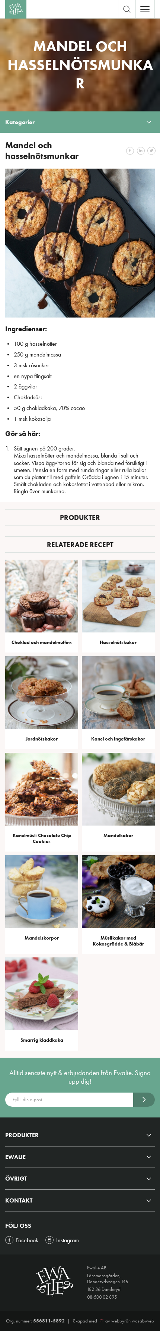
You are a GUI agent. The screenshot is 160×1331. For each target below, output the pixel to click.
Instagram (67, 1240)
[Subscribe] (144, 1100)
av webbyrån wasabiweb (129, 1321)
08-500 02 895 (102, 1297)
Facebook (27, 1240)
